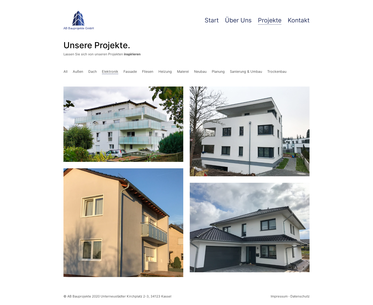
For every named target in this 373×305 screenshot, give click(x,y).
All (65, 71)
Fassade (130, 71)
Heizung (165, 71)
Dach (92, 71)
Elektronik (110, 71)
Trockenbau (276, 71)
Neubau (200, 71)
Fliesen (147, 71)
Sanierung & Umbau (246, 71)
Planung (218, 71)
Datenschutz (300, 296)
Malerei (183, 71)
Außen (78, 71)
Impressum (279, 296)
